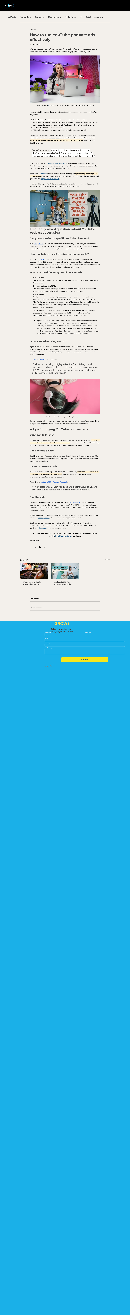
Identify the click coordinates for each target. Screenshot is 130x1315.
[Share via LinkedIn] (40, 547)
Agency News (25, 17)
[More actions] (99, 29)
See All (107, 560)
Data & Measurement (94, 17)
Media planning (54, 17)
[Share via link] (45, 547)
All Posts (12, 17)
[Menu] (122, 4)
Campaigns (40, 17)
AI (81, 17)
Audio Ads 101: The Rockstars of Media (62, 583)
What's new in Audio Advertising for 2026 (32, 583)
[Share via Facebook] (31, 547)
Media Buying (70, 17)
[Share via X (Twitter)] (35, 547)
